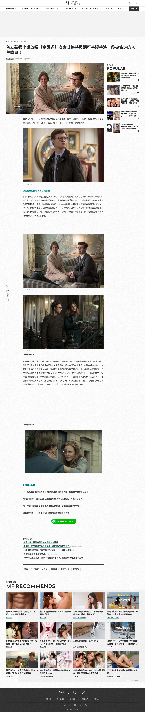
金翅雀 (44, 569)
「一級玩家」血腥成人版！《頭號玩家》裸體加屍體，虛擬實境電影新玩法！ (55, 492)
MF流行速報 (10, 59)
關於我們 (48, 699)
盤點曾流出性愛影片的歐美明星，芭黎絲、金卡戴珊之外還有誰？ (21, 642)
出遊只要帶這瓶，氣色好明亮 (85, 641)
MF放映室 (35, 569)
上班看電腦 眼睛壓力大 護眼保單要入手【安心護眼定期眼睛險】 (89, 613)
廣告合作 (85, 699)
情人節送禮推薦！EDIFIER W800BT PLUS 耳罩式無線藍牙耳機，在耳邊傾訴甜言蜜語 (129, 126)
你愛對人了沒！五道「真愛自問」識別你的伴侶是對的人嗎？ (129, 88)
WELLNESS (51, 9)
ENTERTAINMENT (30, 9)
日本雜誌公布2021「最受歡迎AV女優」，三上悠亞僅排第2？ (49, 550)
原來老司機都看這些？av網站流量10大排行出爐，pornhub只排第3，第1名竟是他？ (129, 114)
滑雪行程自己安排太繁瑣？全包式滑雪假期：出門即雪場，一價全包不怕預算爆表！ (122, 642)
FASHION (10, 9)
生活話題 (16, 41)
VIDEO (121, 9)
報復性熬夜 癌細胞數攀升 (34, 554)
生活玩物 (76, 569)
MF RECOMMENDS (30, 586)
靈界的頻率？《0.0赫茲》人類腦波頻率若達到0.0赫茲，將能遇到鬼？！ (53, 499)
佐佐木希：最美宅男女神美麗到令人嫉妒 (41, 542)
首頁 (7, 41)
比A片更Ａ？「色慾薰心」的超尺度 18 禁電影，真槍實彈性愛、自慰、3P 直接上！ (130, 101)
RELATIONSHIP (89, 9)
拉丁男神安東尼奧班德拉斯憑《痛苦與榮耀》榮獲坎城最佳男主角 (51, 506)
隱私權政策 (60, 699)
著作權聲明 (73, 699)
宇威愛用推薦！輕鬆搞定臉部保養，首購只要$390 (55, 671)
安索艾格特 (65, 569)
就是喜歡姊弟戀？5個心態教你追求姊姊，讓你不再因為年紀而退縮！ (89, 671)
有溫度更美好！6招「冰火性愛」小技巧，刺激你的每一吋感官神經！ (55, 642)
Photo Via (30, 184)
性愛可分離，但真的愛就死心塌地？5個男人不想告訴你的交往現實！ (22, 671)
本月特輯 (133, 9)
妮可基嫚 (54, 569)
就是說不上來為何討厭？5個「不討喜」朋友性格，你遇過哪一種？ (130, 75)
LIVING (107, 9)
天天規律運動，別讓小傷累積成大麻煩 (122, 671)
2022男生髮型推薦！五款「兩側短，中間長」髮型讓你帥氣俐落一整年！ (54, 558)
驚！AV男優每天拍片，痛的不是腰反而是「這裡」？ (55, 613)
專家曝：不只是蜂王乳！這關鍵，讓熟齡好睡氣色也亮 (46, 546)
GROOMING (69, 9)
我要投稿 (96, 699)
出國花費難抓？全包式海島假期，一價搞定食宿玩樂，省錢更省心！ (122, 613)
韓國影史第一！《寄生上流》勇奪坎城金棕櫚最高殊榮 (46, 513)
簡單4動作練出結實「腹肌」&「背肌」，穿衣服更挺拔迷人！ (20, 613)
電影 (25, 41)
